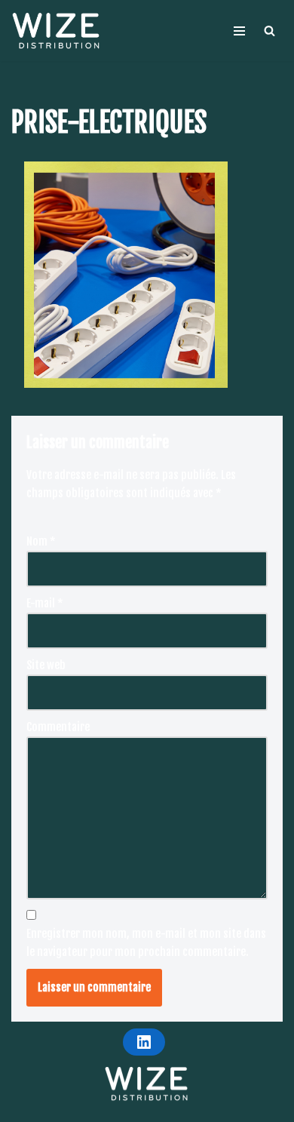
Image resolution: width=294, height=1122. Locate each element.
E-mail (44, 603)
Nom (41, 541)
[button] (269, 30)
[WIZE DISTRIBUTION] (56, 31)
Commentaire (58, 727)
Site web (46, 665)
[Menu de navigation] (239, 31)
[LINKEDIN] (144, 1042)
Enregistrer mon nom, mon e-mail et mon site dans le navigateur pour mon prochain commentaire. (146, 943)
